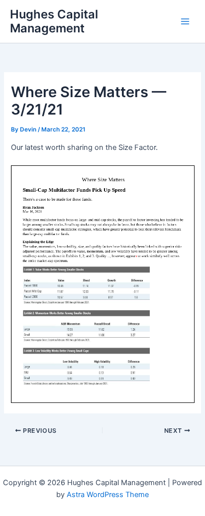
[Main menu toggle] (185, 21)
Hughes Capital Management (54, 21)
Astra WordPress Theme (108, 494)
